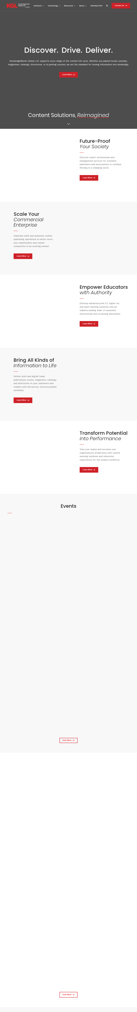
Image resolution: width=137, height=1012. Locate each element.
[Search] (107, 5)
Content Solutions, (68, 116)
